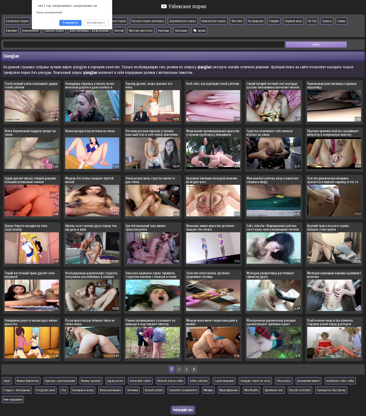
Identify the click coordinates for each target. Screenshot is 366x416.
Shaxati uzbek (154, 390)
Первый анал (293, 21)
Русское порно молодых (148, 21)
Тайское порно (54, 30)
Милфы (208, 390)
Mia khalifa (252, 390)
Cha (63, 390)
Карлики (11, 30)
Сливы (341, 21)
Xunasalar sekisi (140, 381)
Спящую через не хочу (255, 381)
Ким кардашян (13, 399)
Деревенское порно (182, 21)
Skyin (7, 381)
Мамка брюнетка (28, 381)
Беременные (30, 30)
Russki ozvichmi (300, 390)
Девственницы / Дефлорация (89, 30)
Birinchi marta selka (170, 381)
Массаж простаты (141, 30)
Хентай (119, 30)
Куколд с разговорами (60, 381)
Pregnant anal (45, 390)
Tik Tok (312, 21)
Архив (201, 30)
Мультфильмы (229, 390)
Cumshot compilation (183, 390)
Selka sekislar (199, 381)
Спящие (274, 21)
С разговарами (224, 381)
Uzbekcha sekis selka (340, 381)
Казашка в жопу (82, 390)
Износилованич (110, 390)
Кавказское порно (214, 21)
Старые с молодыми (17, 390)
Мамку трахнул (91, 381)
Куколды (163, 30)
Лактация (181, 30)
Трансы (327, 21)
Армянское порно (114, 21)
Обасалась (284, 381)
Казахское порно (17, 21)
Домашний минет (308, 381)
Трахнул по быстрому (331, 390)
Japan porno (115, 381)
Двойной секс (274, 390)
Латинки (132, 390)
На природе (255, 21)
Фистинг (237, 21)
